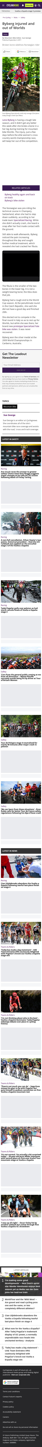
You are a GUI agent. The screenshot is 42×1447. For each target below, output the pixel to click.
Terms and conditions (11, 1391)
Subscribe (29, 5)
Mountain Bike (10, 406)
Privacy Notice (33, 379)
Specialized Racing (23, 220)
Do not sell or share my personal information (20, 1427)
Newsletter (35, 52)
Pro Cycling (6, 17)
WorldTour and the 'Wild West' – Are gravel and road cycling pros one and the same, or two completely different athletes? (21, 1303)
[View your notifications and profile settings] (23, 5)
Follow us (23, 52)
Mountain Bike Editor (13, 38)
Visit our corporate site (20, 1375)
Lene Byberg (8, 120)
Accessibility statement (12, 1412)
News (5, 34)
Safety (23, 17)
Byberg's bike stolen (14, 200)
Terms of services (30, 377)
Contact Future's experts (12, 1396)
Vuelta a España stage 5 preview (27, 11)
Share (8, 52)
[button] (39, 5)
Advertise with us (9, 1422)
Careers (6, 1417)
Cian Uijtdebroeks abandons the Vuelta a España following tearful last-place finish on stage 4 (21, 1318)
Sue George (26, 38)
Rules (16, 17)
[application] (21, 263)
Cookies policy (8, 1407)
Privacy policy (8, 1402)
